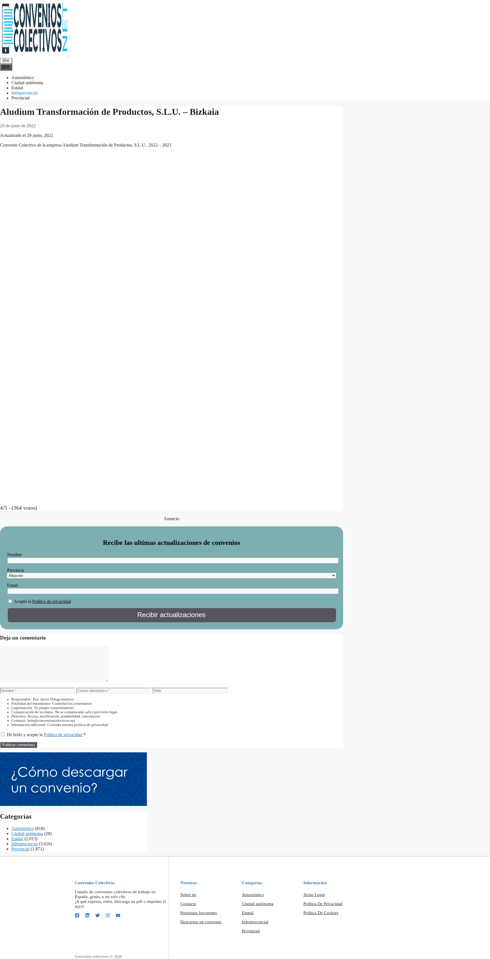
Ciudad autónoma (27, 82)
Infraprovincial (24, 92)
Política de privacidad (51, 601)
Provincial (20, 98)
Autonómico (22, 77)
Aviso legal (314, 894)
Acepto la (22, 601)
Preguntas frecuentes (198, 913)
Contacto (188, 903)
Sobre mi (188, 894)
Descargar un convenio (200, 922)
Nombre (14, 554)
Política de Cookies (320, 913)
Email (12, 585)
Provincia (15, 570)
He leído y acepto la (46, 734)
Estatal (17, 87)
